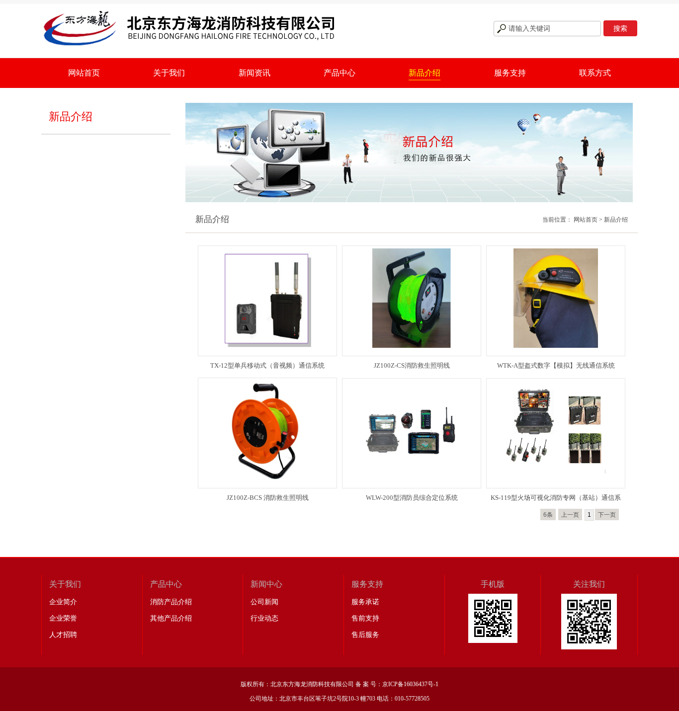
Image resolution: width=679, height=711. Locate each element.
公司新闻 (264, 602)
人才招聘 (63, 634)
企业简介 (63, 602)
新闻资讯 (254, 73)
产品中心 (339, 73)
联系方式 (595, 73)
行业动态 (264, 618)
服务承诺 (365, 602)
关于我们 (169, 73)
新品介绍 (424, 73)
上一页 (570, 514)
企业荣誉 (63, 618)
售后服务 (365, 634)
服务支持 (510, 73)
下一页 (607, 514)
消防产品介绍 (171, 602)
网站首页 (84, 73)
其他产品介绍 (171, 618)
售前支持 (365, 618)
